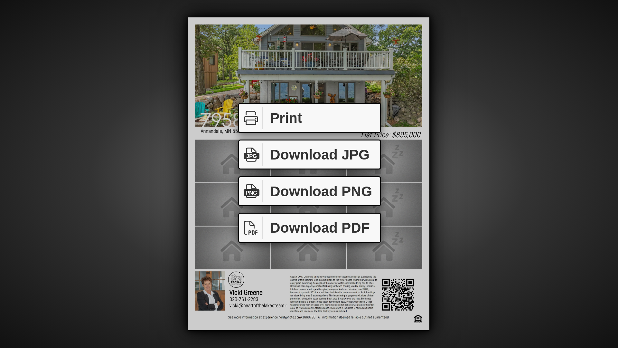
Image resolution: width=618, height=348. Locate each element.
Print (286, 118)
